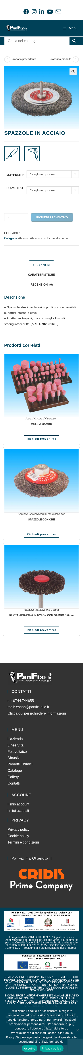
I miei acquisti (18, 810)
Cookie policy (18, 836)
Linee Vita (15, 745)
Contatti (14, 783)
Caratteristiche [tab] (41, 274)
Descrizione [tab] (41, 265)
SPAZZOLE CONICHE (41, 519)
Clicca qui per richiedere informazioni (37, 713)
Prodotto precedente (24, 59)
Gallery (13, 777)
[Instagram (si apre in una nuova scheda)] (34, 11)
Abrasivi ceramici (47, 418)
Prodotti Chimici (20, 764)
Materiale (15, 175)
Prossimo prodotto (60, 59)
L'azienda (15, 739)
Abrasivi (30, 418)
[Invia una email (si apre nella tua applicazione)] (57, 11)
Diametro (14, 188)
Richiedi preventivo (52, 217)
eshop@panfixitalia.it (32, 707)
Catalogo (15, 770)
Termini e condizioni (23, 842)
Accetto (29, 1048)
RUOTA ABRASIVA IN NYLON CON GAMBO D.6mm (41, 615)
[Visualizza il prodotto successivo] (76, 59)
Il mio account (18, 804)
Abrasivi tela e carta (47, 609)
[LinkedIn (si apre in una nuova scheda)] (41, 11)
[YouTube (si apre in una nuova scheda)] (49, 11)
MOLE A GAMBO (41, 424)
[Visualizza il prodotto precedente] (7, 59)
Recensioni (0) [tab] (42, 284)
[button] (73, 71)
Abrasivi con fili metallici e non (49, 238)
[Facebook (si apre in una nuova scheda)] (26, 11)
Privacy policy (18, 829)
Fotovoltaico (17, 752)
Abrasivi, (24, 238)
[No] (77, 1030)
